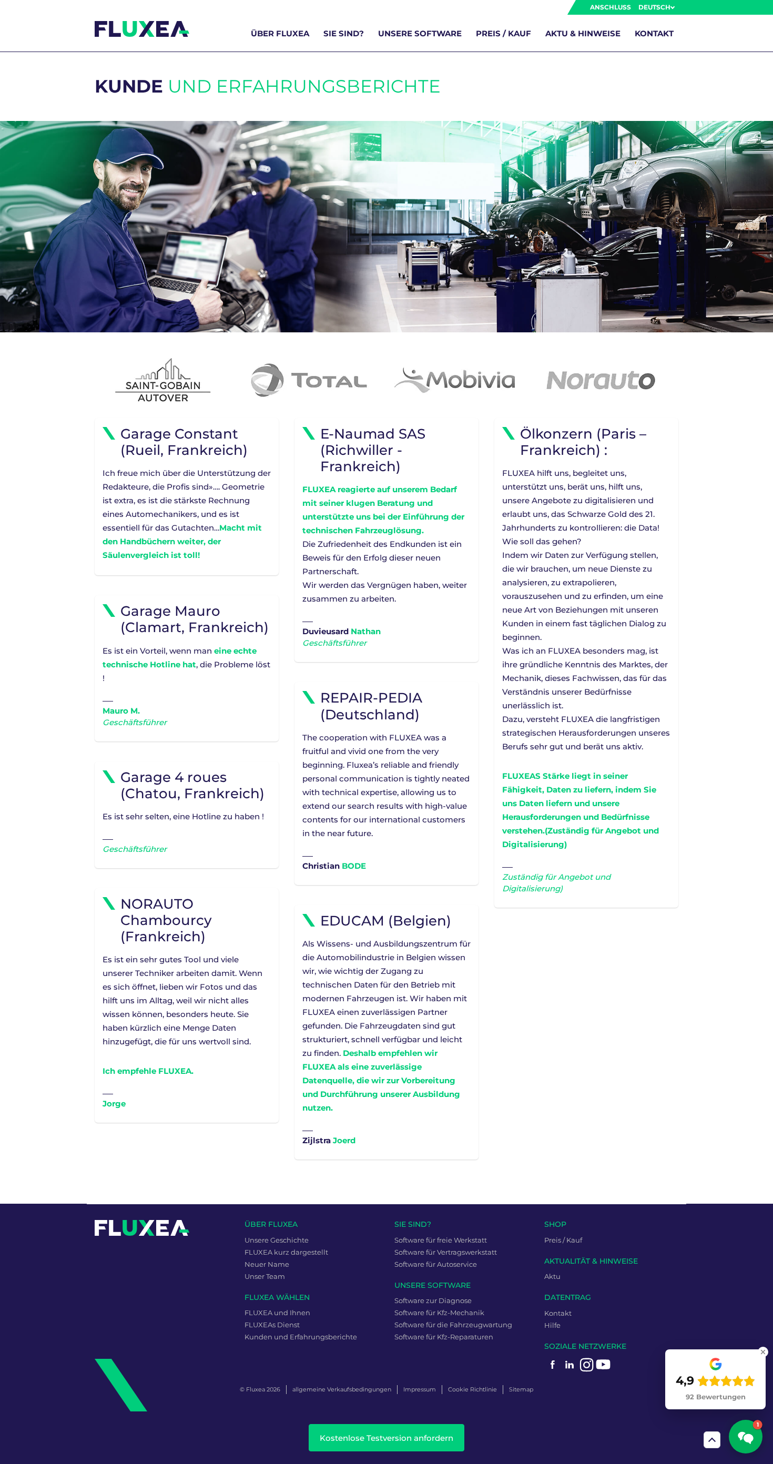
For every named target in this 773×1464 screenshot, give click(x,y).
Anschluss (610, 7)
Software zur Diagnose (433, 1300)
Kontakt (654, 33)
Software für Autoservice (435, 1264)
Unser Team (265, 1276)
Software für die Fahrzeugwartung (453, 1324)
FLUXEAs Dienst (272, 1324)
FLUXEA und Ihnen (277, 1312)
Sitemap (521, 1389)
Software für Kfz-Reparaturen (443, 1337)
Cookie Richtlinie (472, 1389)
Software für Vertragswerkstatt (445, 1252)
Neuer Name (267, 1264)
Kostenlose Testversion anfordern (386, 1438)
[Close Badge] (763, 1352)
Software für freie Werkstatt (440, 1240)
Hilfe (552, 1325)
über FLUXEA (280, 33)
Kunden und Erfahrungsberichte (301, 1337)
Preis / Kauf (503, 33)
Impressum (419, 1389)
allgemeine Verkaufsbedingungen (341, 1389)
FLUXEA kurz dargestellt (286, 1252)
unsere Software (420, 33)
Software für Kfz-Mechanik (439, 1312)
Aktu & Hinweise (583, 33)
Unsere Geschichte (277, 1240)
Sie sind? (343, 33)
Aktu (552, 1276)
